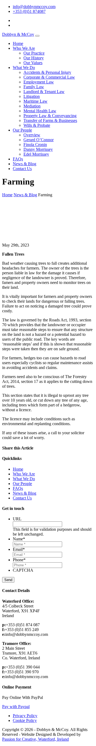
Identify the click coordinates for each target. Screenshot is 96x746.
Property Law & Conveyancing (50, 115)
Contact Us (22, 168)
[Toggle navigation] (37, 36)
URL (17, 519)
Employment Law (38, 82)
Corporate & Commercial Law (49, 77)
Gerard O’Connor (38, 139)
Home (18, 43)
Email (19, 549)
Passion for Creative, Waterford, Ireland (35, 739)
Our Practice (34, 53)
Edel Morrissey (36, 154)
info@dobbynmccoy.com (34, 6)
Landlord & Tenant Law (44, 91)
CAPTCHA (23, 570)
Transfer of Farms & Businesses (50, 120)
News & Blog (24, 163)
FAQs (18, 159)
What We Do (24, 67)
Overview (31, 135)
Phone (19, 559)
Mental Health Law (39, 111)
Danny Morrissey (38, 149)
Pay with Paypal (16, 706)
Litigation (31, 96)
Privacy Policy (25, 715)
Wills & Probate (36, 125)
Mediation (32, 106)
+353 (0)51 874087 (29, 11)
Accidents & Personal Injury (47, 72)
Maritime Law (35, 101)
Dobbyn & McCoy (18, 34)
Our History (33, 58)
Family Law (33, 86)
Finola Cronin (35, 144)
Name (19, 539)
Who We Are (24, 48)
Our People (22, 130)
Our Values (32, 62)
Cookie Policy (25, 720)
